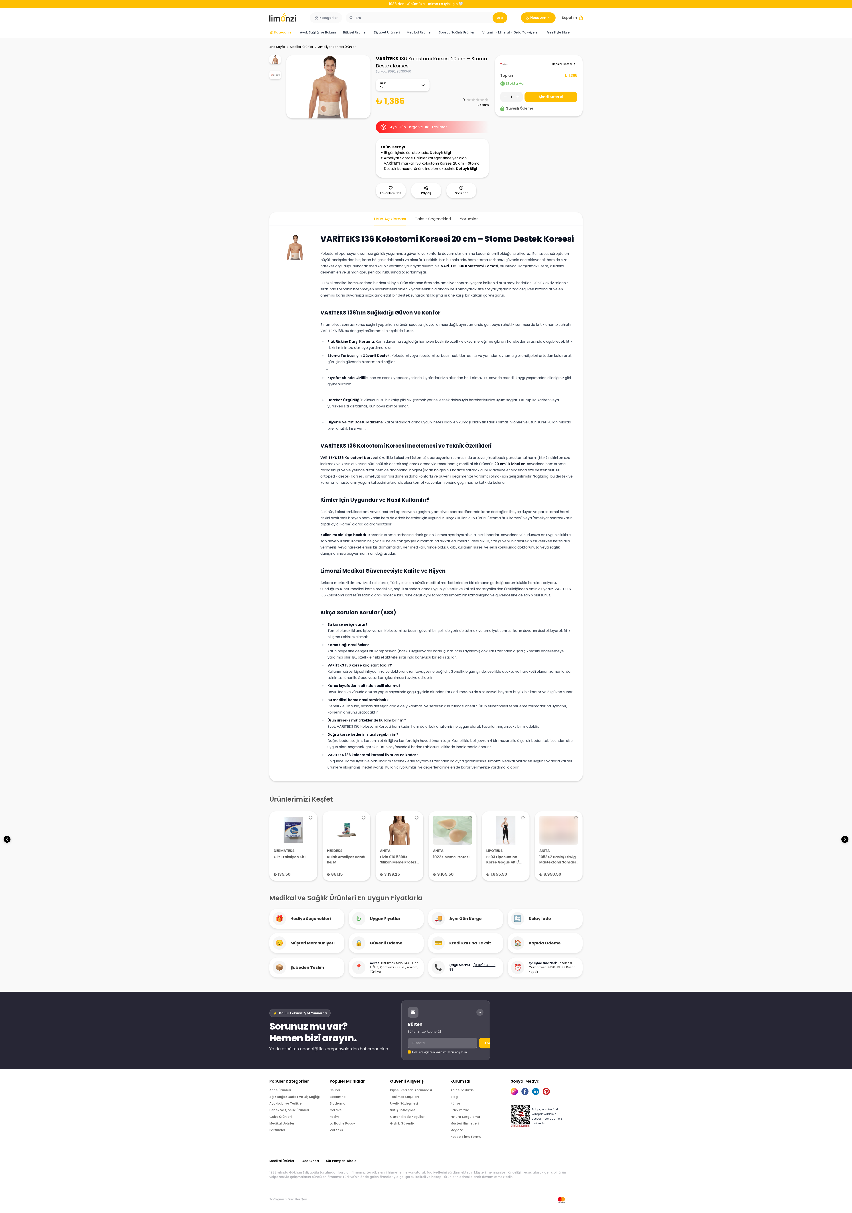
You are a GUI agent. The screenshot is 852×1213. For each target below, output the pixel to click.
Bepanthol (338, 1097)
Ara (500, 18)
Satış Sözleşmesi (403, 1110)
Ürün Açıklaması (390, 219)
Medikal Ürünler (301, 47)
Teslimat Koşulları (404, 1097)
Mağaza (456, 1130)
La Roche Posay (342, 1123)
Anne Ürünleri (280, 1090)
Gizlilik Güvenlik (402, 1123)
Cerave (335, 1110)
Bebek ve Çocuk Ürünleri (289, 1110)
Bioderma (337, 1103)
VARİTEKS (387, 58)
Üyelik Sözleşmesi (404, 1103)
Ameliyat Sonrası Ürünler (337, 47)
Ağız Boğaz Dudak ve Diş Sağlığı (294, 1097)
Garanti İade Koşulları (408, 1117)
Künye (455, 1103)
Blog (454, 1097)
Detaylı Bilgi (440, 152)
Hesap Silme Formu (465, 1136)
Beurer (335, 1090)
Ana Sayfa (277, 47)
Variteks (336, 1130)
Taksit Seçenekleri (433, 219)
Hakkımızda (459, 1110)
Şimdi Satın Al (551, 96)
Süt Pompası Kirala (341, 1161)
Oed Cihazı (310, 1161)
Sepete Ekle (293, 874)
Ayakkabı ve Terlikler (286, 1103)
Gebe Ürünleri (280, 1117)
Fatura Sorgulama (465, 1117)
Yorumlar (469, 219)
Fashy (334, 1117)
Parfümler (277, 1130)
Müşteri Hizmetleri (464, 1123)
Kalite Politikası (462, 1090)
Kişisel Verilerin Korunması (411, 1090)
